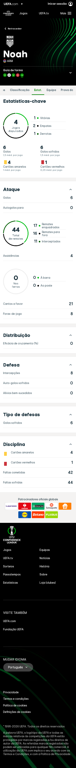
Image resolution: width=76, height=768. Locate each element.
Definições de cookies (17, 711)
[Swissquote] (51, 506)
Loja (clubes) (48, 582)
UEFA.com (9, 621)
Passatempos (12, 574)
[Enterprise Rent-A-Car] (38, 506)
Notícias (45, 558)
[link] (23, 13)
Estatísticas (10, 582)
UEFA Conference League (8, 13)
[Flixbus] (51, 514)
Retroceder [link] (15, 28)
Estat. (38, 90)
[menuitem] (26, 13)
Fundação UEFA (13, 629)
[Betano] (38, 514)
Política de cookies (15, 705)
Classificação (19, 90)
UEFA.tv (8, 558)
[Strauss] (24, 506)
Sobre (43, 574)
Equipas (45, 549)
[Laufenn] (11, 506)
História (44, 566)
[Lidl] (24, 514)
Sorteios (8, 566)
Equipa (51, 90)
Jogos (7, 549)
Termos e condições (16, 698)
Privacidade (11, 692)
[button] (65, 13)
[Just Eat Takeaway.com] (65, 506)
